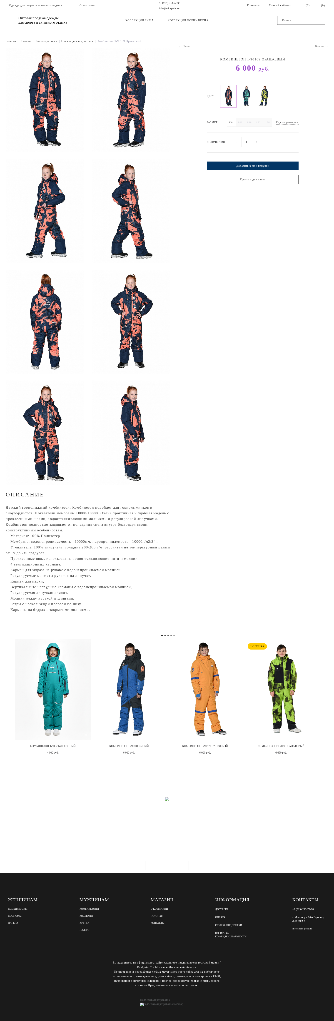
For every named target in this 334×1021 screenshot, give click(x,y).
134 (231, 122)
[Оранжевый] (228, 96)
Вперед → (321, 46)
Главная (12, 41)
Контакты (158, 923)
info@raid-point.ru (169, 8)
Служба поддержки (228, 925)
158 (267, 122)
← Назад (185, 46)
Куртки (84, 923)
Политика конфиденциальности (231, 935)
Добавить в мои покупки (252, 165)
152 (258, 122)
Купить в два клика (253, 179)
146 (249, 122)
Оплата (220, 917)
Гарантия (157, 916)
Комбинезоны (17, 909)
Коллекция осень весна (188, 20)
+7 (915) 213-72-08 (169, 3)
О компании (87, 5)
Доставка (222, 909)
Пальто (13, 923)
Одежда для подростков (78, 41)
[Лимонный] (264, 96)
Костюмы (15, 916)
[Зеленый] (246, 96)
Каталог (27, 41)
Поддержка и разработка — (156, 999)
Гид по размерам (287, 122)
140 (240, 122)
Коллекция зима (139, 20)
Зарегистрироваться (167, 865)
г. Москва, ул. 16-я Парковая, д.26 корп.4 (308, 919)
